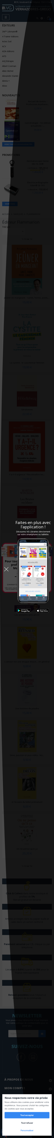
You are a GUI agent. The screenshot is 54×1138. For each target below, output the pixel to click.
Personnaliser (27, 1130)
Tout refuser (27, 1123)
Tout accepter (27, 1115)
